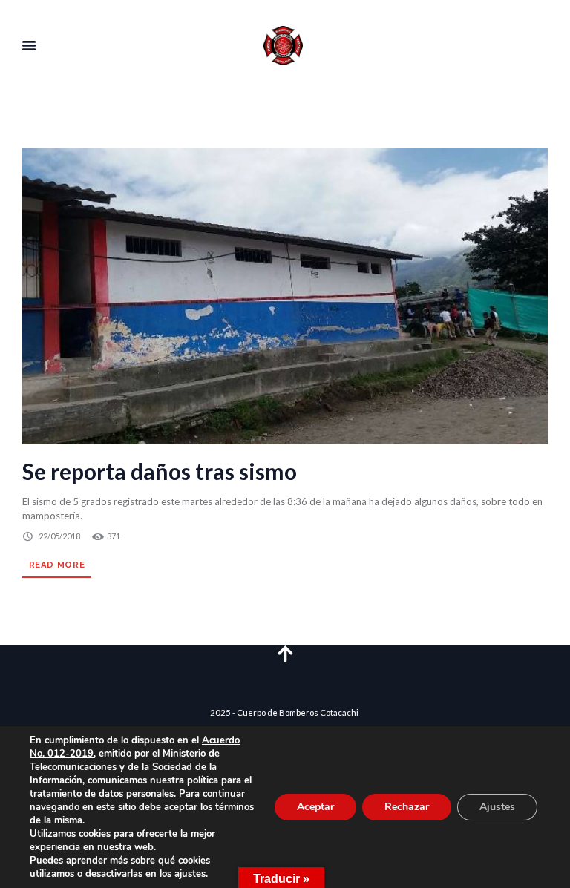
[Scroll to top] (285, 653)
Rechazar (406, 807)
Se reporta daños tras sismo (159, 471)
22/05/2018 (59, 536)
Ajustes (497, 807)
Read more (57, 564)
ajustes (190, 874)
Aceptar (315, 807)
